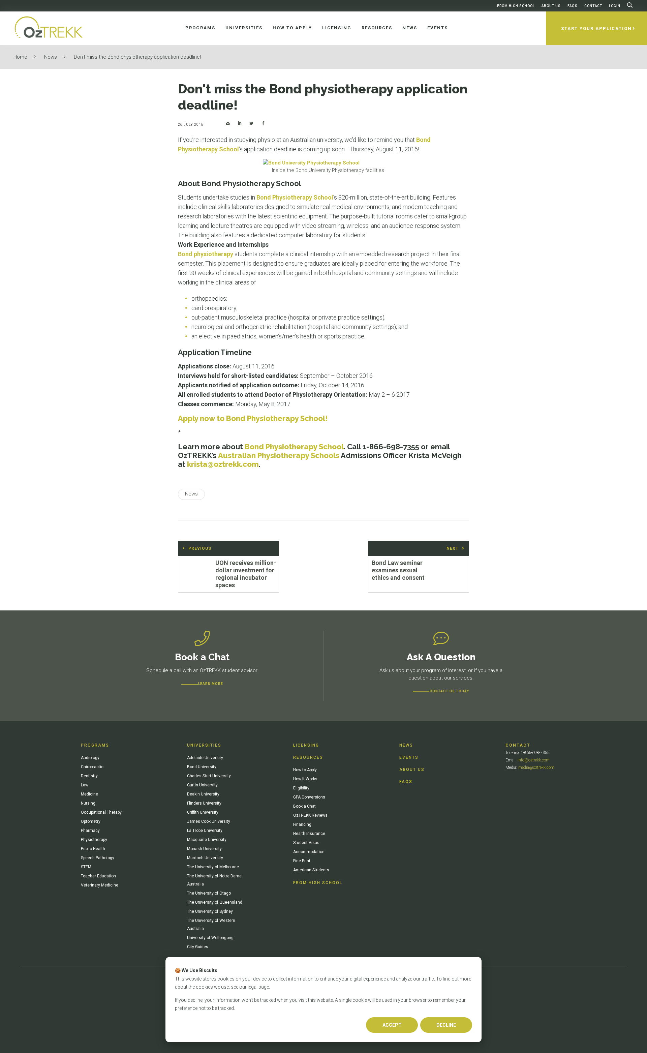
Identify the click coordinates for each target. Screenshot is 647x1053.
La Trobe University (204, 830)
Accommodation (309, 851)
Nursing (88, 803)
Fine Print (301, 861)
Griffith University (202, 812)
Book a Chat (304, 806)
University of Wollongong (210, 937)
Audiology (90, 757)
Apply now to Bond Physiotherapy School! (253, 418)
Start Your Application (596, 28)
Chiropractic (92, 766)
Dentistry (89, 776)
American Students (311, 870)
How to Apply (305, 770)
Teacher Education (98, 876)
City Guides (197, 946)
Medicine (89, 794)
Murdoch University (205, 857)
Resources (308, 757)
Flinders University (204, 803)
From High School (516, 6)
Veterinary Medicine (99, 885)
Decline (446, 1025)
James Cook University (208, 821)
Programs (95, 745)
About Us (551, 6)
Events (409, 757)
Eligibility (301, 788)
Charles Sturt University (209, 776)
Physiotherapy (94, 839)
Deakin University (203, 794)
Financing (302, 824)
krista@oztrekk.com (223, 464)
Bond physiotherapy (205, 254)
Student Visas (306, 842)
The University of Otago (209, 893)
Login (614, 6)
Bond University (201, 766)
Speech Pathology (97, 857)
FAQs (572, 6)
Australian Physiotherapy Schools (278, 455)
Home (20, 57)
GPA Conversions (309, 797)
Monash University (204, 848)
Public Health (93, 848)
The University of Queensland (214, 902)
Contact (593, 6)
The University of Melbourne (213, 867)
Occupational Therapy (101, 812)
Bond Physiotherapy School (294, 197)
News (50, 57)
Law (84, 785)
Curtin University (202, 785)
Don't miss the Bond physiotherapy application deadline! (137, 57)
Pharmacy (90, 830)
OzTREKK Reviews (310, 815)
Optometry (90, 821)
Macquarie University (206, 839)
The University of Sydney (210, 911)
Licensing (306, 745)
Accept (392, 1025)
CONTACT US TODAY (449, 691)
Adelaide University (205, 757)
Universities (204, 745)
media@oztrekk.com (536, 767)
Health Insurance (309, 833)
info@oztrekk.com (534, 760)
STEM (86, 867)
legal (252, 987)
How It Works (305, 779)
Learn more (210, 684)
